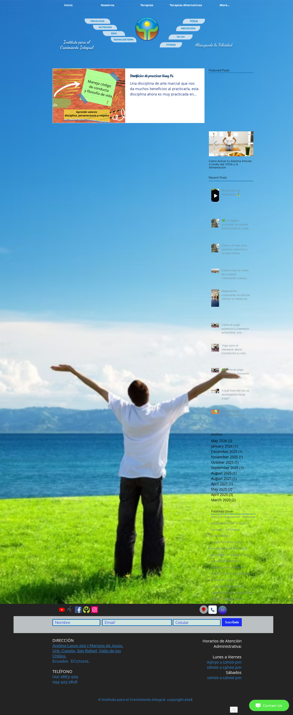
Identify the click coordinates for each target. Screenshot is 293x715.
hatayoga (217, 529)
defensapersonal (222, 523)
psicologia (217, 555)
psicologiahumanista (225, 561)
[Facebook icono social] (78, 609)
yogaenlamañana (222, 592)
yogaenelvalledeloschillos (228, 586)
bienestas (248, 517)
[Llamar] (212, 609)
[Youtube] (62, 609)
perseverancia (237, 548)
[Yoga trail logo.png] (86, 609)
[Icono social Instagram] (94, 609)
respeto (216, 573)
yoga (230, 580)
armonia (216, 517)
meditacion (218, 548)
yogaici (215, 599)
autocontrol (232, 517)
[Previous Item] (215, 144)
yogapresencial (233, 599)
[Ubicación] (204, 609)
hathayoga (233, 529)
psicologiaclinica (238, 555)
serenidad (218, 580)
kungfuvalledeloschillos (226, 542)
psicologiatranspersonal (227, 567)
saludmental (241, 573)
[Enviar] (222, 610)
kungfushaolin (220, 536)
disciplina (242, 523)
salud (227, 573)
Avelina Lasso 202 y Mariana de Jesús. (87, 645)
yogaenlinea (244, 592)
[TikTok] (70, 609)
